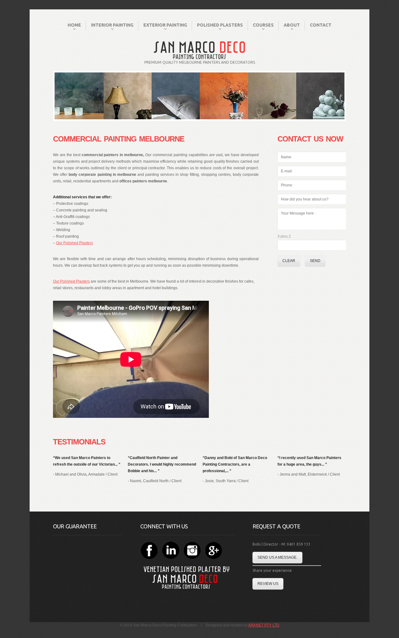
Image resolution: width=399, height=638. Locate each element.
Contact (320, 24)
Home (74, 24)
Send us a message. (277, 557)
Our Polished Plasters (74, 243)
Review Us (267, 583)
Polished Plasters (220, 24)
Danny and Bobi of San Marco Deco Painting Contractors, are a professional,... (235, 464)
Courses (263, 24)
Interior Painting (112, 24)
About (292, 24)
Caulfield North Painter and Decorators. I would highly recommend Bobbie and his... (162, 464)
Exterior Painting (165, 24)
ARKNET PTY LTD (263, 625)
